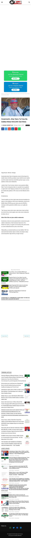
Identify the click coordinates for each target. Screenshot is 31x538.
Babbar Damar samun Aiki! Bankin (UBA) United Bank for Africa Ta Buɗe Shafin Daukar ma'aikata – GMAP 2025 (13, 397)
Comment (27, 125)
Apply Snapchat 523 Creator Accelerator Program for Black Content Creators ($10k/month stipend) (18, 286)
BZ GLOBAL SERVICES (17, 535)
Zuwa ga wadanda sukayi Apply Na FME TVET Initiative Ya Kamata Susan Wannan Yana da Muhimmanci (18, 467)
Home (2, 93)
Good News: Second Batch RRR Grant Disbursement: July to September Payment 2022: (19, 273)
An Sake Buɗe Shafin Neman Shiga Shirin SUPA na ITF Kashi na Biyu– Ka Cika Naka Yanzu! (18, 515)
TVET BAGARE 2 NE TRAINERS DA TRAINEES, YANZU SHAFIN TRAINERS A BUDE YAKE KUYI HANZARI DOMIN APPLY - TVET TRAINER (11, 443)
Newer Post (4, 336)
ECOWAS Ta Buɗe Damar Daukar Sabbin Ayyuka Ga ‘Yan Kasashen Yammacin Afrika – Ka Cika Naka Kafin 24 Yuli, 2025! (12, 437)
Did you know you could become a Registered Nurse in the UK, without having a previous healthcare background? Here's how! (12, 385)
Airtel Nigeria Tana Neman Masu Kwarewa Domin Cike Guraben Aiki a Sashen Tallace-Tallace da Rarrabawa (19, 502)
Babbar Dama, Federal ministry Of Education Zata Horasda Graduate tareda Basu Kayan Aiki (18, 496)
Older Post (26, 336)
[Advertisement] (15, 22)
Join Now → (15, 78)
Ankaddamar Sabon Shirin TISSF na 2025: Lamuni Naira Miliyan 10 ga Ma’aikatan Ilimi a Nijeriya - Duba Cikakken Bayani (13, 391)
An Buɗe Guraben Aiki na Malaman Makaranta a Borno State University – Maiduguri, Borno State (17, 508)
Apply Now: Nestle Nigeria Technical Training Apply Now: (17, 291)
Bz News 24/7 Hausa (18, 533)
